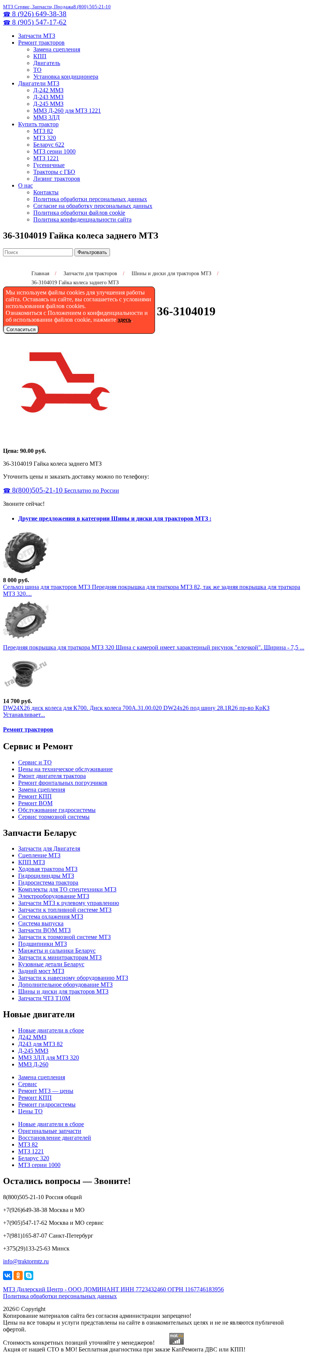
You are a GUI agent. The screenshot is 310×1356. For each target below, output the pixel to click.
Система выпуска (41, 923)
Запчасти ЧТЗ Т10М (44, 998)
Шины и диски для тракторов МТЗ (63, 991)
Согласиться (21, 329)
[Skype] (28, 1275)
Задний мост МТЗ (41, 971)
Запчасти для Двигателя (49, 848)
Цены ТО (30, 1111)
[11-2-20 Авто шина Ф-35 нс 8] (25, 573)
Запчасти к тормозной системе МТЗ (64, 937)
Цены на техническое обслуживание (65, 769)
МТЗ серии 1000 (54, 151)
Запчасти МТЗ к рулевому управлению (68, 903)
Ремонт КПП (35, 796)
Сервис (27, 1084)
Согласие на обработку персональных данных (92, 206)
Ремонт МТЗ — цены (45, 1091)
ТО (37, 70)
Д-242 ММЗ (48, 90)
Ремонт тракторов (41, 42)
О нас (25, 185)
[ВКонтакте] (7, 1275)
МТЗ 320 (44, 138)
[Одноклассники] (18, 1275)
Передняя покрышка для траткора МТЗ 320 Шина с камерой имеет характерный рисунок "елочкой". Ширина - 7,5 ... (153, 647)
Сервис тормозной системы (54, 817)
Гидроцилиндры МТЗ (46, 875)
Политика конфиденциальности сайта (82, 219)
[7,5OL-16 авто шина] (25, 640)
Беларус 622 (48, 144)
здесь (124, 319)
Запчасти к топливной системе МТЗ (65, 910)
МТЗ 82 (43, 131)
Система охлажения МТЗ (50, 916)
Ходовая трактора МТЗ (48, 869)
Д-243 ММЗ (48, 97)
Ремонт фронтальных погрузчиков (62, 783)
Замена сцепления (56, 49)
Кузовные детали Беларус (51, 964)
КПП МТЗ (31, 862)
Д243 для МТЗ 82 (40, 1044)
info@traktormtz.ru (26, 1261)
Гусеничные (49, 165)
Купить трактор (38, 124)
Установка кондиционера (65, 76)
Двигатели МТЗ (38, 83)
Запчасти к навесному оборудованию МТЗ (73, 978)
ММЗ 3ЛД (46, 117)
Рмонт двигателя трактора (52, 776)
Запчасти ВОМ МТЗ (44, 930)
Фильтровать (92, 252)
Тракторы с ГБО (54, 172)
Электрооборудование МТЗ (53, 896)
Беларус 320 (33, 1158)
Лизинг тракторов (56, 178)
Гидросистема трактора (48, 882)
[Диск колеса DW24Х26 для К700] (25, 694)
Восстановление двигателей (54, 1137)
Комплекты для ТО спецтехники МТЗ (67, 889)
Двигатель (46, 63)
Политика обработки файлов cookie (79, 212)
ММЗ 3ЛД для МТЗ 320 (48, 1057)
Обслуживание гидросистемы (57, 810)
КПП (39, 56)
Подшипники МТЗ (42, 944)
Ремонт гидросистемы (47, 1104)
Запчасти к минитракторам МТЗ (60, 957)
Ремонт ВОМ (35, 803)
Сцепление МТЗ (39, 855)
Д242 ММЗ (32, 1037)
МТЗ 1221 (46, 158)
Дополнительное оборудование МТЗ (65, 984)
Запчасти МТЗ (36, 36)
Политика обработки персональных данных (90, 199)
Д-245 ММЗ (48, 104)
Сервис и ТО (35, 762)
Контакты (46, 192)
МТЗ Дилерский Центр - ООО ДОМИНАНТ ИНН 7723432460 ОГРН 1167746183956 (113, 1289)
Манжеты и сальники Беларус (57, 950)
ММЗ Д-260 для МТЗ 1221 (67, 110)
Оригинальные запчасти (49, 1131)
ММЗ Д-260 (33, 1064)
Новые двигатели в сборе (51, 1030)
